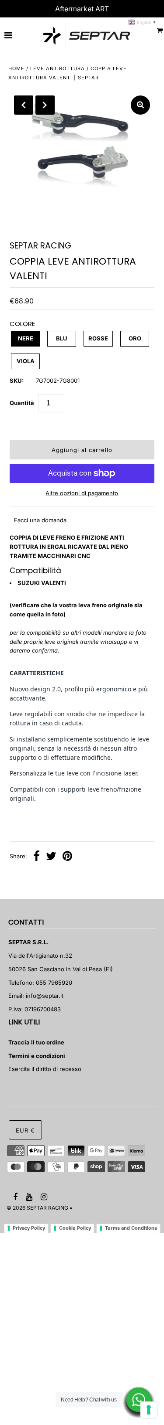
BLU (61, 338)
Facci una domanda (40, 520)
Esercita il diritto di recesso (44, 1068)
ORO (135, 338)
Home (16, 68)
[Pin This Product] (67, 857)
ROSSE (98, 338)
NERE (25, 338)
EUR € (25, 1130)
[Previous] (23, 105)
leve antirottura (57, 68)
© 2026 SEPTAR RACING (37, 1207)
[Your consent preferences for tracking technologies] (148, 1409)
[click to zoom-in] (140, 105)
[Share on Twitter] (51, 857)
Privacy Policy (29, 1228)
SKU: (17, 380)
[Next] (45, 105)
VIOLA (26, 360)
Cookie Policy (75, 1228)
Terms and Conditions (131, 1228)
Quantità (22, 402)
